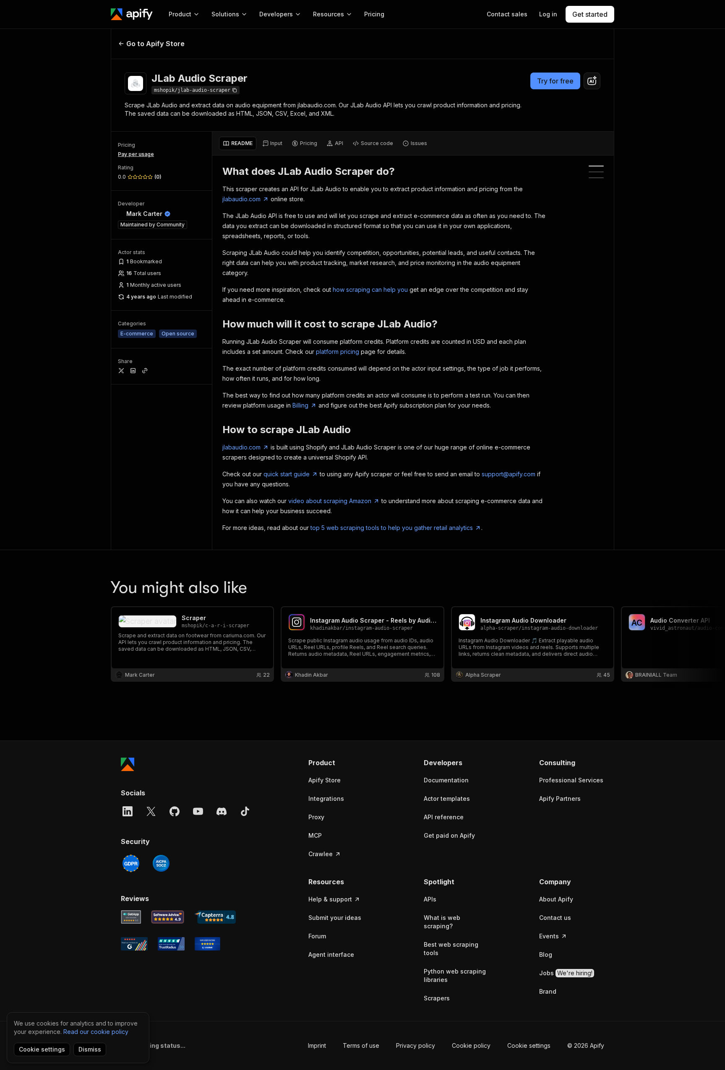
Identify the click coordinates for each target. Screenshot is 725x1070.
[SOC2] (161, 863)
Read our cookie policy (95, 1031)
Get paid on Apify (449, 835)
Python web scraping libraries (455, 975)
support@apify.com (508, 474)
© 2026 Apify (585, 1045)
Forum (317, 936)
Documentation (446, 780)
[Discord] (221, 811)
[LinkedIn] (127, 811)
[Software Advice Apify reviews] (168, 917)
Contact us (555, 917)
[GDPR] (131, 863)
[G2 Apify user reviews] (134, 944)
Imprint (317, 1045)
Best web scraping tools (451, 948)
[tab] (237, 143)
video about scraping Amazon (329, 500)
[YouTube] (198, 811)
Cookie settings (528, 1045)
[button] (340, 763)
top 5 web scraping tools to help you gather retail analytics (391, 527)
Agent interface (331, 954)
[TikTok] (245, 811)
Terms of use (361, 1045)
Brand (547, 991)
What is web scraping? (442, 922)
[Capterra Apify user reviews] (215, 917)
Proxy (316, 817)
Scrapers (437, 998)
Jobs (565, 973)
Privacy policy (415, 1045)
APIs (430, 899)
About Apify (556, 899)
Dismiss (89, 1049)
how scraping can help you (370, 289)
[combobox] (592, 81)
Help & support (330, 899)
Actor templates (447, 798)
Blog (545, 954)
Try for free (555, 81)
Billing (300, 405)
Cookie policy (471, 1045)
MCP (315, 835)
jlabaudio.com (241, 199)
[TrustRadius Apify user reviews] (171, 944)
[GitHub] (174, 811)
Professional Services (571, 780)
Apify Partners (560, 798)
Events (549, 936)
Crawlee (320, 853)
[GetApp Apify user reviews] (131, 917)
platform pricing (337, 351)
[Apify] (132, 14)
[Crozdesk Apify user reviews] (207, 944)
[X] (151, 811)
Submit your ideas (334, 917)
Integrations (326, 798)
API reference (444, 817)
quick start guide (286, 474)
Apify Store (324, 780)
